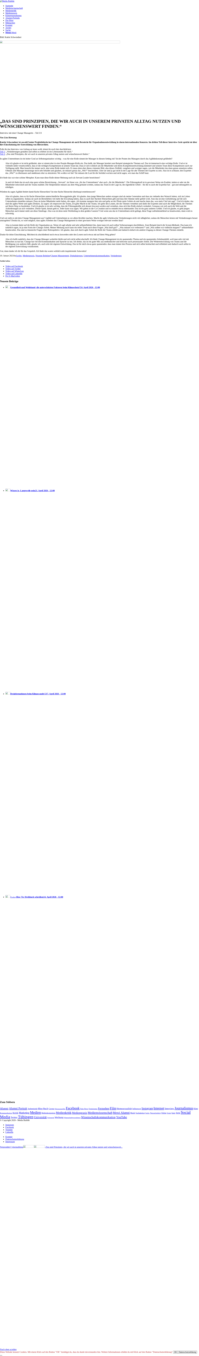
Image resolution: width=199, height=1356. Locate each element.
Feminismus (93, 1109)
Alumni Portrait (18, 1108)
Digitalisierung (76, 256)
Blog (40, 1108)
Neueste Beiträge (42, 256)
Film (113, 1108)
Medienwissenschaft (100, 1112)
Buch (45, 1108)
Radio (173, 1113)
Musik (132, 1113)
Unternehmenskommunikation (97, 256)
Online (163, 1113)
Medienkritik (63, 1112)
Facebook (73, 1108)
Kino (196, 1108)
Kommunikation (6, 1113)
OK (175, 1352)
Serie (178, 1113)
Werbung (59, 1117)
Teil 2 (2, 154)
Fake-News (84, 1109)
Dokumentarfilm (60, 1109)
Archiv (19, 256)
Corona (51, 1109)
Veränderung (116, 256)
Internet (159, 1108)
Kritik (15, 1113)
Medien (35, 1112)
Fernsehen (103, 1108)
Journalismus (183, 1108)
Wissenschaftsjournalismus (72, 1117)
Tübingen (25, 1117)
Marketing (24, 1112)
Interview (169, 1108)
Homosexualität (124, 1108)
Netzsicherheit (155, 1113)
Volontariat (50, 1117)
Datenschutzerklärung (187, 1352)
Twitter (14, 1117)
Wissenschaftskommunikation (98, 1117)
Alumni (4, 1108)
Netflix (147, 1113)
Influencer (136, 1109)
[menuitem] (102, 6)
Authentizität (32, 1109)
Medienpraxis (28, 256)
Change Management (60, 256)
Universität (40, 1117)
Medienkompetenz (48, 1113)
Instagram (147, 1108)
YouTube (121, 1117)
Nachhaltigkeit (140, 1113)
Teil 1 (2, 152)
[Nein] (1, 1355)
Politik (169, 1113)
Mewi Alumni (121, 1112)
